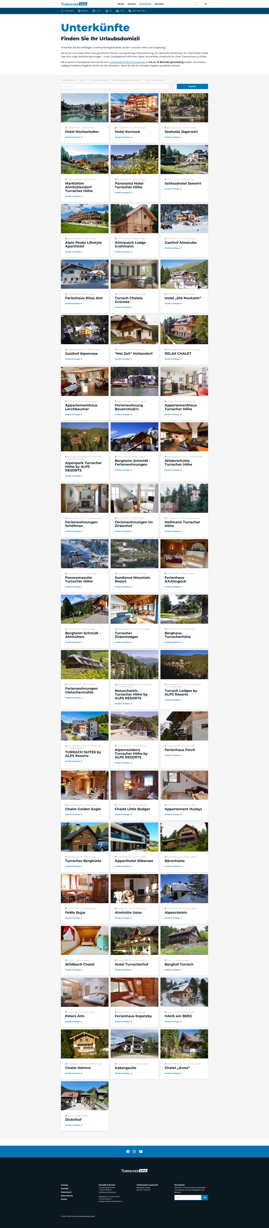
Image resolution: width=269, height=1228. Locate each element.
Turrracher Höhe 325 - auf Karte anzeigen (82, 573)
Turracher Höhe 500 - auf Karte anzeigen (81, 179)
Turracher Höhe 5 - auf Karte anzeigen (81, 128)
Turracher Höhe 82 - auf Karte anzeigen (181, 1012)
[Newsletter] (204, 1197)
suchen (192, 86)
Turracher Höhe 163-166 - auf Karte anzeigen (183, 518)
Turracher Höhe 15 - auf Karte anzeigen (131, 518)
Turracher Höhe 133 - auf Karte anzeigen (181, 238)
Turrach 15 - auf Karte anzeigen (78, 960)
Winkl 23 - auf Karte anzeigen (77, 1115)
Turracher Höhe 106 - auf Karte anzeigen (181, 908)
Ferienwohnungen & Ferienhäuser (127, 80)
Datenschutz (67, 1196)
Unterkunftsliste (68, 80)
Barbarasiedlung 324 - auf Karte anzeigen (181, 857)
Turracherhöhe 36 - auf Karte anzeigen (180, 573)
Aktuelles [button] (159, 4)
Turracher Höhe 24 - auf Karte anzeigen (131, 179)
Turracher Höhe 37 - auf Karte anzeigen (181, 629)
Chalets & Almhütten (154, 80)
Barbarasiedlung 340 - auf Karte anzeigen (132, 805)
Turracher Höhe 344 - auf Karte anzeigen (131, 857)
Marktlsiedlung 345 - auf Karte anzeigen (131, 238)
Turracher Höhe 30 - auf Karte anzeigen (131, 457)
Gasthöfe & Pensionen (99, 80)
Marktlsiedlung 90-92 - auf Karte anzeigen (82, 401)
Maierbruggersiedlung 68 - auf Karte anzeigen (83, 349)
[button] (195, 4)
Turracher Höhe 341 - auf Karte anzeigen (181, 805)
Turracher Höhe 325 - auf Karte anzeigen (131, 573)
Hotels (83, 80)
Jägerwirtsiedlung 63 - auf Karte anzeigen (181, 128)
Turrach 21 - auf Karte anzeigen (178, 960)
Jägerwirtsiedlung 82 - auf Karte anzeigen (82, 238)
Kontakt (64, 1188)
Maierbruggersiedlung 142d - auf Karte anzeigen (84, 1064)
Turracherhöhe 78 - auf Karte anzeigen (81, 294)
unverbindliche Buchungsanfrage (127, 62)
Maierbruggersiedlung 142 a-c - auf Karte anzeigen (185, 457)
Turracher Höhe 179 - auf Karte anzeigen (131, 294)
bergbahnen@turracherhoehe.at (110, 1201)
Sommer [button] (132, 4)
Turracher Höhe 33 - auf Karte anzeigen (181, 179)
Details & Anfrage (72, 137)
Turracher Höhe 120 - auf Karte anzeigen (131, 128)
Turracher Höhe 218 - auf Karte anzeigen (181, 401)
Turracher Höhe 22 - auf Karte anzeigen (81, 1012)
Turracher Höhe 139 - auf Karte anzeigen (131, 908)
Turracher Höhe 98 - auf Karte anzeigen (131, 349)
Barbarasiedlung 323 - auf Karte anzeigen (82, 857)
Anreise (64, 1185)
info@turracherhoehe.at (107, 1192)
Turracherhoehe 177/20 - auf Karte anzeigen (133, 1064)
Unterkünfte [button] (145, 4)
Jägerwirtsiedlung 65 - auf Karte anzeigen (131, 401)
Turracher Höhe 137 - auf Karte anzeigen (131, 1012)
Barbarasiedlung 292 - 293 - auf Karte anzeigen (84, 518)
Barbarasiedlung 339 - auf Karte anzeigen (82, 805)
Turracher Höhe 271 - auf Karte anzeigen (131, 746)
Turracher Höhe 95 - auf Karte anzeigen (181, 294)
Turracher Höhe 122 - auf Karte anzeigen (81, 908)
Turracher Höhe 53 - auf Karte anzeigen (181, 746)
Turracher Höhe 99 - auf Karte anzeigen (81, 684)
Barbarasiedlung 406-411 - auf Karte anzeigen (133, 629)
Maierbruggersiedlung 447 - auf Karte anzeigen (183, 349)
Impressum (66, 1192)
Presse (64, 1199)
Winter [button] (121, 4)
